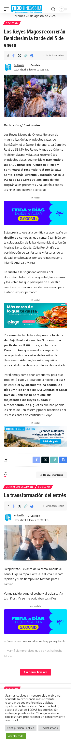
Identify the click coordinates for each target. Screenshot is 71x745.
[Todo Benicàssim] (26, 9)
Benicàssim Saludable (20, 487)
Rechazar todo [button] (49, 727)
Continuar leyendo (35, 672)
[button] (7, 9)
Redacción (19, 65)
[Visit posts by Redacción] (8, 67)
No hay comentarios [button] (53, 475)
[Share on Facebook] (13, 55)
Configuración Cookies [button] (20, 727)
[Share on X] (19, 55)
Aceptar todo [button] (15, 736)
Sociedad (12, 23)
